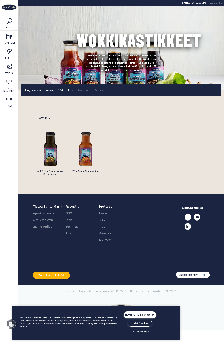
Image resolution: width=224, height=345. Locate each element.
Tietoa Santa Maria (47, 206)
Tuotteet (105, 206)
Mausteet (84, 90)
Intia (70, 90)
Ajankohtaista (43, 213)
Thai (69, 233)
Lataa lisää (39, 180)
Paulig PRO (215, 3)
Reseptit (72, 206)
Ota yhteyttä (43, 220)
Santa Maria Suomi (194, 3)
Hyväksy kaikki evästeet (140, 315)
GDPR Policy (42, 226)
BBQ (60, 90)
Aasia (49, 90)
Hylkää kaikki (140, 323)
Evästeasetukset (140, 331)
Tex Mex (99, 90)
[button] (12, 324)
